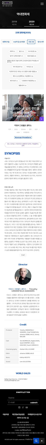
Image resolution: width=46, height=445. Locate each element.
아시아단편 (32, 51)
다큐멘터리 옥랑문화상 (29, 81)
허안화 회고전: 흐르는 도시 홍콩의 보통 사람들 (23, 71)
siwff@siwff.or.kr (25, 430)
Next (42, 107)
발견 (21, 51)
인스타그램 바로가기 (19, 407)
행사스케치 (41, 42)
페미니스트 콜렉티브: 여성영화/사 (23, 76)
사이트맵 (42, 4)
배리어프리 (14, 81)
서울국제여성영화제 (7, 4)
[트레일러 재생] (42, 119)
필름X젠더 (22, 85)
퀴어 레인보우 (17, 67)
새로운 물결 (31, 56)
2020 (31, 23)
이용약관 (6, 414)
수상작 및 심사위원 (19, 42)
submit (34, 403)
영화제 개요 (5, 42)
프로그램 (31, 42)
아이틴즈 (29, 67)
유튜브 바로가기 (27, 407)
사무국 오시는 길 (23, 418)
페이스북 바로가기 (23, 407)
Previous (3, 107)
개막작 (12, 51)
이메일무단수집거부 (35, 414)
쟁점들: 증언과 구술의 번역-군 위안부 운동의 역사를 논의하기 (23, 61)
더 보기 (23, 255)
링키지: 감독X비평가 (16, 56)
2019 (14, 23)
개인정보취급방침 (18, 414)
